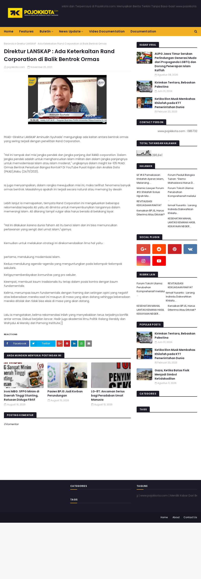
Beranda (9, 43)
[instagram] (143, 261)
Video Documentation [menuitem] (107, 31)
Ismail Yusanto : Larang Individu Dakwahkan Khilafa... (182, 209)
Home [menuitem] (8, 31)
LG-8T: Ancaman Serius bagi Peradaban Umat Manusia (108, 395)
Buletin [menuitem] (45, 31)
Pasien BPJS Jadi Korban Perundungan (65, 393)
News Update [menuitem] (70, 31)
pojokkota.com (16, 67)
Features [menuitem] (26, 31)
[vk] (190, 249)
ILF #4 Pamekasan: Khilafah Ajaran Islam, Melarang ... (150, 179)
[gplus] (143, 249)
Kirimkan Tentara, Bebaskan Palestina (175, 85)
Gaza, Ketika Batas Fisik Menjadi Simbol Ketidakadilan (172, 374)
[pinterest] (175, 249)
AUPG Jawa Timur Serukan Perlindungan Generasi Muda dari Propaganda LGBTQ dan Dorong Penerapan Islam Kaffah (175, 62)
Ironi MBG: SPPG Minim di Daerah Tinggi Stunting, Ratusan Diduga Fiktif (21, 395)
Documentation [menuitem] (143, 31)
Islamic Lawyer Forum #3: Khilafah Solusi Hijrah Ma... (150, 192)
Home (164, 517)
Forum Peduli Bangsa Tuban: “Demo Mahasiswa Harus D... (181, 179)
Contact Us (190, 517)
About (176, 517)
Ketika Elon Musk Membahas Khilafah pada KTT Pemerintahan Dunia (175, 103)
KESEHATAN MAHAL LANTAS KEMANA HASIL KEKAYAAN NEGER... (181, 222)
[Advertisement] (100, 550)
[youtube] (159, 261)
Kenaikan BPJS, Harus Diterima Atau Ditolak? (151, 212)
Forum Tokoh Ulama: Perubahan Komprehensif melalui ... (182, 194)
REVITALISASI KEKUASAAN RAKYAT (149, 203)
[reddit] (159, 249)
